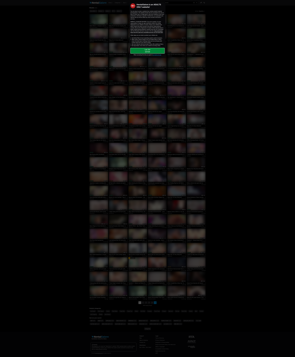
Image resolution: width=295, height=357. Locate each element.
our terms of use (157, 55)
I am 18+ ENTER (148, 51)
